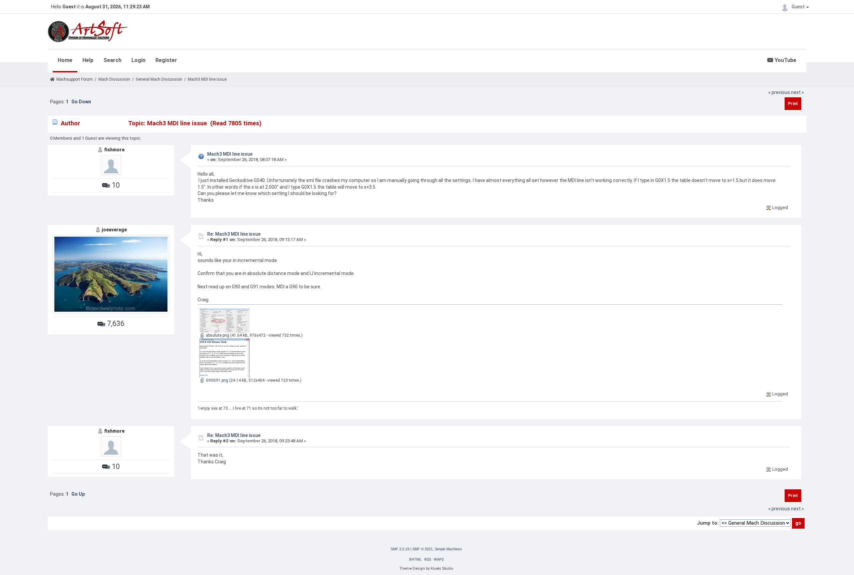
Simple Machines (448, 549)
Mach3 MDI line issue (230, 154)
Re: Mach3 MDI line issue (234, 234)
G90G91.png (216, 380)
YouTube (784, 60)
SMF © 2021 (422, 549)
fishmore (114, 149)
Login (138, 60)
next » (797, 92)
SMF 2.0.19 (400, 549)
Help (87, 60)
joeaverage (114, 229)
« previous (779, 92)
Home (65, 60)
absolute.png (217, 335)
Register (166, 60)
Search (112, 60)
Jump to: (708, 523)
